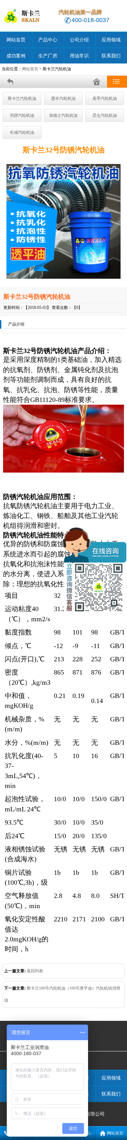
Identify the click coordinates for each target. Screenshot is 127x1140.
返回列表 (35, 971)
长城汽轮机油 (22, 132)
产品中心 (47, 39)
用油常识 (79, 55)
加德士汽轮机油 (63, 115)
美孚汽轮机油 (104, 98)
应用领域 (111, 39)
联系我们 (111, 55)
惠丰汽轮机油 (63, 98)
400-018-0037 (90, 20)
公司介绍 (79, 39)
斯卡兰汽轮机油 (22, 98)
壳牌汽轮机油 (22, 115)
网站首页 (15, 39)
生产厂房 (47, 55)
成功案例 (15, 55)
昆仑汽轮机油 (104, 115)
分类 (117, 82)
